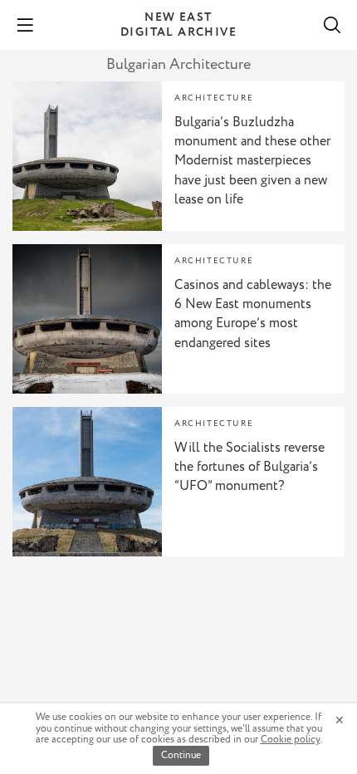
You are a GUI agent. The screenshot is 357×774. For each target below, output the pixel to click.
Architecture (213, 98)
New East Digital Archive (178, 25)
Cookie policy (290, 739)
